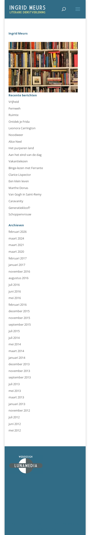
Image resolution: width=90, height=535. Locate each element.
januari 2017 (17, 265)
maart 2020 (16, 251)
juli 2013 (14, 384)
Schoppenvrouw (20, 214)
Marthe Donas (18, 188)
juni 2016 (15, 291)
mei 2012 (15, 430)
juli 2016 (14, 285)
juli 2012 (14, 417)
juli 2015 (14, 331)
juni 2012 (15, 424)
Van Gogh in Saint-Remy (25, 194)
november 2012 (19, 410)
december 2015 (19, 311)
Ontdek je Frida (19, 122)
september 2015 (20, 324)
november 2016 (19, 271)
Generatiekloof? (19, 208)
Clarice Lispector (20, 175)
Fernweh (15, 108)
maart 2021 (16, 245)
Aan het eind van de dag (25, 155)
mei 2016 (15, 298)
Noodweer (16, 135)
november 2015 (19, 318)
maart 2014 (16, 351)
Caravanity (16, 201)
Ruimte (13, 115)
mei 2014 (15, 344)
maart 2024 (16, 238)
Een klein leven (19, 181)
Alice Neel (15, 141)
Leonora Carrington (22, 128)
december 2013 (19, 364)
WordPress (49, 529)
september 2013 (20, 377)
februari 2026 (18, 232)
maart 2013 (16, 397)
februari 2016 (18, 304)
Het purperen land (21, 148)
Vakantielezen (18, 161)
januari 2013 (17, 404)
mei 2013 (15, 391)
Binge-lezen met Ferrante (26, 168)
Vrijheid (14, 102)
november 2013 (19, 371)
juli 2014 (14, 338)
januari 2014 (17, 358)
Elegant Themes (46, 524)
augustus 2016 (18, 278)
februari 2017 (18, 258)
